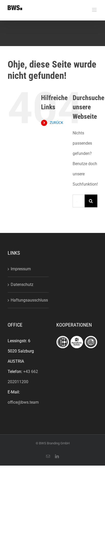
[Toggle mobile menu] (94, 10)
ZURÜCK (56, 123)
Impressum (21, 268)
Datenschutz (22, 284)
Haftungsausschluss (28, 300)
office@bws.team (23, 402)
